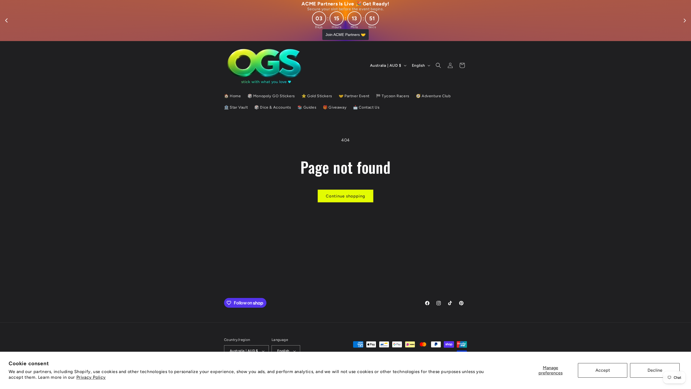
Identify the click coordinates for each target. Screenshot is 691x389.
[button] (438, 65)
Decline (655, 370)
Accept (602, 370)
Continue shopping (345, 196)
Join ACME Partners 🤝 (345, 34)
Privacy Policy (91, 377)
